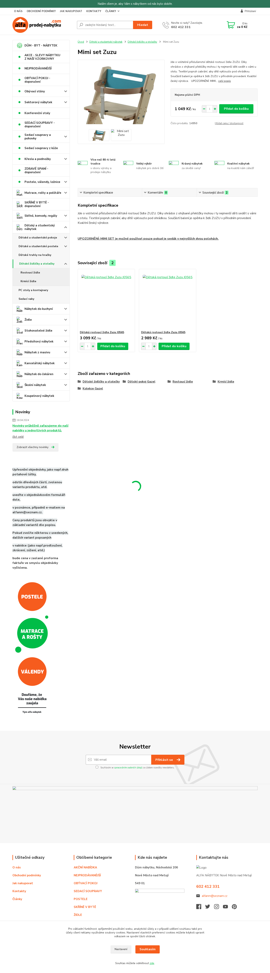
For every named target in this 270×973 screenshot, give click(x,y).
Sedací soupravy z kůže (41, 148)
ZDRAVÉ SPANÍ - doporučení (36, 170)
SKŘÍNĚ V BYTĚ (85, 907)
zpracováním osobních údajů (128, 767)
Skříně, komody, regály (41, 216)
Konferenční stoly (37, 113)
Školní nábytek (35, 385)
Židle (28, 320)
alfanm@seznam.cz (214, 896)
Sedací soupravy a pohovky (38, 136)
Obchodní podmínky (26, 875)
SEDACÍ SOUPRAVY (88, 891)
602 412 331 (181, 27)
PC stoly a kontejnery (33, 290)
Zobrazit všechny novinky (32, 447)
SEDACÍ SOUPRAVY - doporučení (40, 124)
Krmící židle (28, 281)
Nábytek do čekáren (39, 374)
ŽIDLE (78, 915)
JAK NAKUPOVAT (71, 11)
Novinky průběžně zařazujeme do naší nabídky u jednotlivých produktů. (40, 428)
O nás (16, 867)
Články (17, 899)
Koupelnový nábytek (39, 396)
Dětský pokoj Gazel (141, 382)
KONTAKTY (93, 11)
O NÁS (18, 11)
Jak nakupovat (22, 883)
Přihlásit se (164, 760)
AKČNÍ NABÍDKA (85, 867)
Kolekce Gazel (93, 389)
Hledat (142, 25)
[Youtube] (227, 908)
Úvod (81, 42)
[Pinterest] (234, 908)
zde (152, 963)
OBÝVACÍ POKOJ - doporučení (37, 80)
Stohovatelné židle (38, 331)
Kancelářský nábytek (40, 363)
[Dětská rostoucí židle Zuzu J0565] (106, 299)
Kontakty (19, 891)
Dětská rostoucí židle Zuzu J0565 (102, 332)
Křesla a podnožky (38, 159)
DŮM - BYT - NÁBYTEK (41, 45)
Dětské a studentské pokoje (38, 237)
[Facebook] (200, 908)
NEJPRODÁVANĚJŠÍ (38, 68)
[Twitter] (209, 908)
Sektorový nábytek (38, 102)
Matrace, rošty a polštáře (43, 193)
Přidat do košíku (236, 109)
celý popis (224, 81)
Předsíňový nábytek (39, 341)
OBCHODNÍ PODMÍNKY (41, 11)
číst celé (18, 437)
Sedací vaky (26, 299)
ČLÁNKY (110, 11)
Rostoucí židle (30, 272)
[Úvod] (43, 25)
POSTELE (81, 899)
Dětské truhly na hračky (35, 255)
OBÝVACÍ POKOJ (85, 883)
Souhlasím (148, 949)
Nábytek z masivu (37, 352)
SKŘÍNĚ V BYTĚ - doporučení (37, 204)
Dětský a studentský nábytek (40, 227)
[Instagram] (218, 908)
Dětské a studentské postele (38, 246)
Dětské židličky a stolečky (36, 264)
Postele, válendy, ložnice (42, 182)
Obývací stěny (35, 91)
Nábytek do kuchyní (39, 309)
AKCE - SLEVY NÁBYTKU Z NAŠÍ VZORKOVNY (42, 57)
